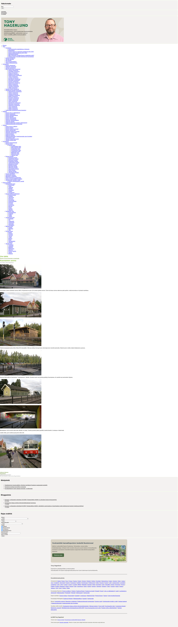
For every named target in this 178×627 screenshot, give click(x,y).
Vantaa (121, 586)
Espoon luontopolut (10, 114)
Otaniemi (10, 250)
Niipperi (10, 238)
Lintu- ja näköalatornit (109, 591)
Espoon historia (9, 127)
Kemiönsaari (85, 582)
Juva (52, 582)
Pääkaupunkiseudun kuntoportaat (14, 124)
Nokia (93, 584)
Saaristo (85, 598)
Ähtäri (68, 588)
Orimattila (107, 584)
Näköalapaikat (60, 592)
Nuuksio (10, 208)
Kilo (9, 220)
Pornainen (117, 584)
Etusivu (4, 45)
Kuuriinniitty (11, 205)
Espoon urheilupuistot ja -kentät (16, 181)
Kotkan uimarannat (13, 96)
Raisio (67, 586)
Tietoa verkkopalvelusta (11, 62)
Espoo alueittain (7, 182)
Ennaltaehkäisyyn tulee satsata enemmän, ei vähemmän (19, 488)
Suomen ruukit (98, 601)
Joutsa (123, 581)
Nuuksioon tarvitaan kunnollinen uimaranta (15, 486)
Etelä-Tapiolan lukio (16, 147)
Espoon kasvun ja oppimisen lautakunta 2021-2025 (21, 51)
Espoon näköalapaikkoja (12, 115)
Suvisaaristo (11, 192)
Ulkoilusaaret (79, 592)
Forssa (70, 581)
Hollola (93, 581)
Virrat (60, 588)
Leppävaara (11, 222)
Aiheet (2, 517)
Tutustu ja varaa (58, 555)
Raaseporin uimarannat (14, 82)
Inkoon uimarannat (13, 72)
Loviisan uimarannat (13, 77)
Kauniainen (3, 473)
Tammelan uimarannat (13, 104)
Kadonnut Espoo (10, 134)
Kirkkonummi (92, 582)
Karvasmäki (11, 200)
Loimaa (65, 584)
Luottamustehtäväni (10, 57)
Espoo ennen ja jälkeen (11, 126)
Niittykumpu (11, 248)
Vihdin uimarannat (12, 87)
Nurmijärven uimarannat (14, 79)
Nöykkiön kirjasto (12, 165)
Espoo (63, 581)
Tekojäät (73, 592)
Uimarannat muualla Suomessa (13, 90)
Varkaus (53, 588)
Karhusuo (10, 198)
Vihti (57, 588)
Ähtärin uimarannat (13, 109)
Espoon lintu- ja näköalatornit (13, 112)
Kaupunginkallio (12, 201)
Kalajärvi (10, 233)
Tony (4, 46)
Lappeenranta (115, 582)
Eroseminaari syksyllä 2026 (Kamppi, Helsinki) (75, 619)
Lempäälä (122, 582)
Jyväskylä (56, 582)
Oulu (103, 584)
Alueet (2, 520)
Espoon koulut (9, 144)
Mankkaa (10, 247)
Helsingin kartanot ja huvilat (12, 131)
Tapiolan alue (9, 243)
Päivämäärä (4, 533)
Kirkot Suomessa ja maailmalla (13, 177)
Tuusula (113, 586)
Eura (67, 581)
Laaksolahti (11, 221)
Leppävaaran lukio (15, 151)
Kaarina (68, 582)
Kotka (97, 582)
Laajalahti (10, 246)
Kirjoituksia (8, 47)
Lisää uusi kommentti (5, 474)
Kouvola (102, 582)
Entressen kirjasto (12, 157)
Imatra (110, 581)
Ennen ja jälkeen (67, 591)
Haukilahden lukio (15, 149)
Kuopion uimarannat (13, 99)
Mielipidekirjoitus (7, 530)
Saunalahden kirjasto (13, 168)
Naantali (89, 584)
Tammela (99, 586)
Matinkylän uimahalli (56, 608)
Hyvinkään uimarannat (13, 71)
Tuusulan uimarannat (13, 86)
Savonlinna (80, 586)
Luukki (10, 237)
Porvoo (123, 584)
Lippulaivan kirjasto (13, 163)
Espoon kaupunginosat (11, 142)
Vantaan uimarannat (11, 67)
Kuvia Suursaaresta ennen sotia (93, 608)
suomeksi (3, 11)
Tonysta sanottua (10, 59)
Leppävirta (53, 584)
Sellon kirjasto (11, 170)
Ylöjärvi (64, 588)
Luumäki (75, 584)
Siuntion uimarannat (13, 85)
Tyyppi (3, 525)
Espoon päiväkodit (10, 173)
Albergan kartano (93, 606)
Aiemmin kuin (4, 531)
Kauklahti (10, 213)
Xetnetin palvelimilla (64, 622)
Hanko (79, 581)
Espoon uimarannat (10, 65)
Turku (108, 586)
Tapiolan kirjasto (12, 171)
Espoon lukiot (11, 145)
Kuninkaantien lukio (16, 150)
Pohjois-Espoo (9, 231)
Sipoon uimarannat (13, 84)
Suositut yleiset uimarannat (12, 89)
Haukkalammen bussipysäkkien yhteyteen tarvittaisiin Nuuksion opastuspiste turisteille (26, 485)
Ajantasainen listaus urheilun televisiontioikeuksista (75, 606)
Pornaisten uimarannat (14, 80)
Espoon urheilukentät (11, 119)
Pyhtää (57, 586)
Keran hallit (101, 606)
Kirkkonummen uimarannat (15, 75)
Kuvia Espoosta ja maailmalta (12, 258)
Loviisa (70, 584)
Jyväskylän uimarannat (14, 95)
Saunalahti (11, 190)
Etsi (2, 6)
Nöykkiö (10, 188)
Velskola (10, 242)
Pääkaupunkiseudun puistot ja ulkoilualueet (16, 122)
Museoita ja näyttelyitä (11, 176)
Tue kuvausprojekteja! (11, 61)
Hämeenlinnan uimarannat (14, 91)
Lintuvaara (11, 223)
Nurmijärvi (98, 584)
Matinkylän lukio (15, 152)
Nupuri (10, 207)
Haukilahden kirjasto (13, 158)
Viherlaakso (11, 225)
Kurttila (10, 215)
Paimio (112, 584)
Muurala (10, 206)
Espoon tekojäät (10, 116)
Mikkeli (79, 584)
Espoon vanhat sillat (11, 130)
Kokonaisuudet (5, 522)
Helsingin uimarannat (11, 66)
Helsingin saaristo (10, 121)
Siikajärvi (10, 210)
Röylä (9, 240)
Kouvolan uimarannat (13, 97)
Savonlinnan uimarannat (14, 102)
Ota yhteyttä (8, 60)
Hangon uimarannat (13, 70)
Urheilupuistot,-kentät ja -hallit (13, 180)
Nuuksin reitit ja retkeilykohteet (109, 608)
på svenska (4, 12)
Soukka (10, 191)
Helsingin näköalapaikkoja (12, 120)
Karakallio (10, 218)
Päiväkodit (67, 592)
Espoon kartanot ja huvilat (12, 129)
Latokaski (10, 187)
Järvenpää (62, 582)
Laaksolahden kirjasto (13, 162)
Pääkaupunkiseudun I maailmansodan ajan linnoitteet (19, 136)
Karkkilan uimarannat (13, 74)
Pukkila (53, 586)
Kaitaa (10, 186)
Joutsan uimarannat (13, 94)
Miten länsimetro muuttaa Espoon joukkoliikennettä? (21, 55)
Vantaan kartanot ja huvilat (12, 139)
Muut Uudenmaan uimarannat (13, 69)
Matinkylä (10, 228)
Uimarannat (6, 64)
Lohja (61, 584)
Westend (10, 253)
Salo (75, 586)
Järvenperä (11, 197)
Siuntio (89, 586)
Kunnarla (10, 203)
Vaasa (117, 586)
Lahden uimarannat (13, 100)
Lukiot (117, 591)
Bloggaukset (11, 50)
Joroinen (115, 581)
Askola (59, 581)
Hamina (75, 581)
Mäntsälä (84, 584)
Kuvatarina (5, 529)
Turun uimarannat (12, 106)
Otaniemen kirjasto (13, 167)
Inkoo (119, 581)
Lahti (110, 582)
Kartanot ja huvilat (89, 591)
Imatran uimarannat (13, 92)
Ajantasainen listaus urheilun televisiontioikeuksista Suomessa (20, 502)
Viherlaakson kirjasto (13, 172)
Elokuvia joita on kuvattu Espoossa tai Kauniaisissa (21, 56)
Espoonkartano (12, 212)
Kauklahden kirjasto (13, 161)
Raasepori (62, 586)
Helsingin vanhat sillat (11, 132)
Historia (5, 125)
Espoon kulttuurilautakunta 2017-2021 (17, 52)
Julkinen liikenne (4, 472)
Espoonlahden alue (10, 183)
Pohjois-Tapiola (12, 251)
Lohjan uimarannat (13, 76)
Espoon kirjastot (9, 156)
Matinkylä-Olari (9, 226)
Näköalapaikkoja (77, 598)
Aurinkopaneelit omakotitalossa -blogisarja (18, 49)
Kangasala (73, 582)
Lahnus (10, 236)
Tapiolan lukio (14, 155)
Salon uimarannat (12, 101)
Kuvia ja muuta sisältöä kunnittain (14, 178)
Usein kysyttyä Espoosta (114, 595)
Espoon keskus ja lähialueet (12, 193)
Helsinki (89, 581)
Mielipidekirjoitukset (13, 54)
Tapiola (10, 252)
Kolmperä (10, 202)
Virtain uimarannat (12, 107)
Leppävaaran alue (10, 217)
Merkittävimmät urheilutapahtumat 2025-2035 (73, 608)
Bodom (10, 232)
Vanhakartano (11, 241)
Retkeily (5, 111)
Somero (94, 586)
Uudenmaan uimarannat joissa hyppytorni (16, 110)
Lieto (58, 584)
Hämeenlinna (104, 581)
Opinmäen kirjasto (12, 166)
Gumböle (10, 196)
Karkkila (79, 582)
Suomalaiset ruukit (10, 137)
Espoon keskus (12, 195)
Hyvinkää (98, 581)
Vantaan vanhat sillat (11, 140)
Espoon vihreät (61, 619)
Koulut (101, 591)
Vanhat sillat (86, 592)
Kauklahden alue (10, 211)
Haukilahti (10, 245)
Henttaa (10, 227)
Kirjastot (97, 591)
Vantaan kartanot (122, 601)
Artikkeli (5, 526)
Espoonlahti (11, 185)
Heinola (84, 581)
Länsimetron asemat (11, 175)
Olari (9, 230)
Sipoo (85, 586)
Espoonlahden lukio (16, 146)
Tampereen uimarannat (14, 105)
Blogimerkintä (6, 527)
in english (3, 14)
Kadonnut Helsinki (10, 135)
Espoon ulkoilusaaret (11, 117)
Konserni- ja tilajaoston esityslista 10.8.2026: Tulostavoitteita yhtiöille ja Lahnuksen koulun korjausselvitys (31, 499)
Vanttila (10, 216)
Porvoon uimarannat (13, 81)
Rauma (71, 586)
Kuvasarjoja (6, 141)
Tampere (104, 586)
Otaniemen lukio (15, 153)
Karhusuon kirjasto (13, 160)
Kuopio (106, 582)
